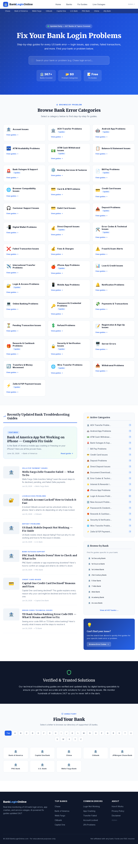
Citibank (49, 11)
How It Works (117, 806)
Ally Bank (107, 11)
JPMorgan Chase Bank (122, 753)
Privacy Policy (118, 811)
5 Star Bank (94, 581)
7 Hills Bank (94, 586)
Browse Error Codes (97, 644)
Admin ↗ (131, 4)
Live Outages (99, 4)
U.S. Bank (74, 11)
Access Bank (95, 603)
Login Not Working (91, 806)
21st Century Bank (97, 575)
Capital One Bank (42, 753)
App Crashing (89, 811)
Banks (69, 4)
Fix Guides (82, 4)
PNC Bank (86, 11)
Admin (114, 820)
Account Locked (90, 820)
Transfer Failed (90, 815)
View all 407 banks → (109, 610)
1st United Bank (96, 569)
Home (58, 4)
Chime (96, 11)
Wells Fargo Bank (69, 766)
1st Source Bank (96, 564)
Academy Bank (96, 597)
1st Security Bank (97, 558)
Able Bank (94, 592)
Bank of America (21, 11)
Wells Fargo (37, 11)
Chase (7, 11)
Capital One (61, 11)
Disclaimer (116, 815)
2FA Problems (89, 825)
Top (8, 733)
